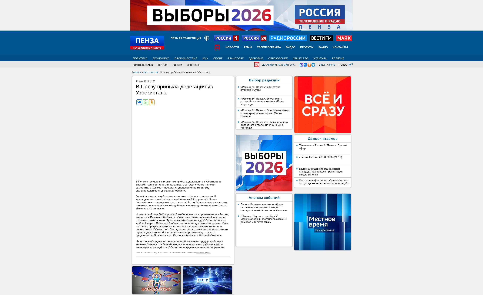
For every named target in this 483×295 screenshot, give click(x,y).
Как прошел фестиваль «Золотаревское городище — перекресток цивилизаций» (324, 182)
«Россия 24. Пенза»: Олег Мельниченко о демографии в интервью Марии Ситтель (265, 113)
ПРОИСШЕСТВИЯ (186, 58)
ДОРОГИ (177, 65)
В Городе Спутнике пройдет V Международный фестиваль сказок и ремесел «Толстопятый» (263, 219)
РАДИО (323, 47)
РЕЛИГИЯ (338, 58)
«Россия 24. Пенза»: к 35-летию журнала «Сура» (260, 88)
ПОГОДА (162, 65)
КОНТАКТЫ (340, 47)
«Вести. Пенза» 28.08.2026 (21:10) (320, 157)
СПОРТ (217, 58)
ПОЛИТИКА (140, 58)
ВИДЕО (290, 47)
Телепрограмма (269, 47)
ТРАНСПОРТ (236, 58)
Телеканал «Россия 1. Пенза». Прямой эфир (323, 147)
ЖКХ (205, 58)
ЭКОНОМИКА (160, 58)
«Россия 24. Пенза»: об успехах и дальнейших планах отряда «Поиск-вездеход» (263, 101)
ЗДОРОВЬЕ (256, 58)
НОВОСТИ (232, 47)
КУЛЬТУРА (320, 58)
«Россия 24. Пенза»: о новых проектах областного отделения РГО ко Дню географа (264, 125)
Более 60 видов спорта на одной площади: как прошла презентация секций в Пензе (321, 171)
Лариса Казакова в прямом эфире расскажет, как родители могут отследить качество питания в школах (264, 207)
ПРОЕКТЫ (307, 47)
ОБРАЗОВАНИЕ (278, 58)
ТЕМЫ (248, 47)
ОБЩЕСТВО (300, 58)
